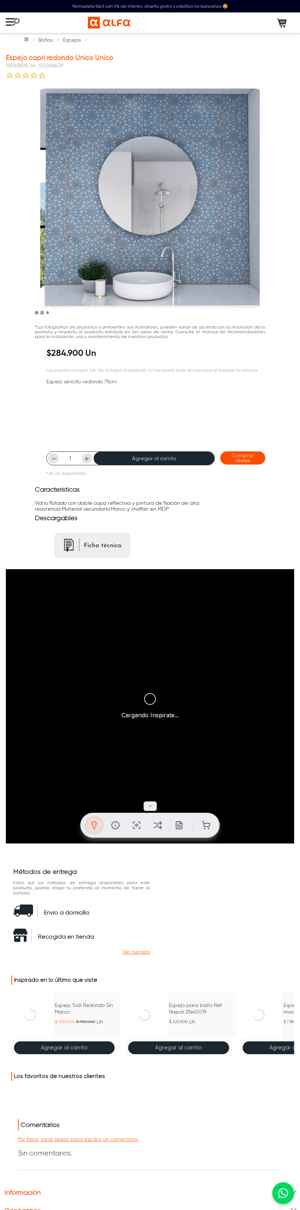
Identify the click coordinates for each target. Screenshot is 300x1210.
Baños (45, 40)
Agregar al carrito (154, 458)
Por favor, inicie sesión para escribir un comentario (78, 1139)
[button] (136, 952)
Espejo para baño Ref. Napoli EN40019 (195, 1008)
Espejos (72, 40)
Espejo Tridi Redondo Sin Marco (84, 1008)
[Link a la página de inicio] (27, 40)
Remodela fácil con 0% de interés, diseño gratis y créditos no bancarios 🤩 (150, 6)
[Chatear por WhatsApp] (283, 1193)
